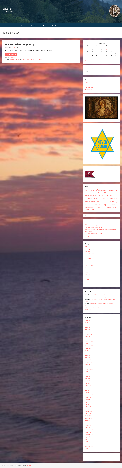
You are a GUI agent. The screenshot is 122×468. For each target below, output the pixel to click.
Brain (110, 190)
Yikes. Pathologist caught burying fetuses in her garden (103, 297)
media (100, 198)
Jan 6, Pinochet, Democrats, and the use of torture (101, 303)
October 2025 (88, 343)
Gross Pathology (89, 256)
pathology (114, 201)
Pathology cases (43, 25)
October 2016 (88, 448)
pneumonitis (108, 204)
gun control (113, 192)
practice (87, 207)
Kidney (87, 198)
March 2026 (88, 332)
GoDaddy (29, 465)
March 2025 (88, 360)
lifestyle (90, 198)
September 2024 (89, 374)
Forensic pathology (89, 249)
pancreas (107, 201)
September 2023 (89, 399)
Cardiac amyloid (115, 190)
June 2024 (87, 378)
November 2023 (89, 395)
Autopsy (100, 190)
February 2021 (88, 425)
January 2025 (88, 364)
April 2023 (87, 404)
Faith (104, 192)
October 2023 (88, 397)
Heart (94, 195)
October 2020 (88, 432)
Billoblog (7, 8)
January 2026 (88, 336)
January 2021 (88, 427)
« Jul (86, 60)
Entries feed (88, 85)
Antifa (95, 190)
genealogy (12, 59)
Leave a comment (22, 47)
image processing (110, 195)
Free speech (88, 251)
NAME (19, 59)
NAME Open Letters (22, 25)
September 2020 (89, 434)
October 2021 (88, 416)
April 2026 (87, 329)
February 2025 (88, 362)
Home (2, 25)
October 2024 (88, 371)
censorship (87, 192)
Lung (97, 198)
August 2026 (88, 320)
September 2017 (89, 446)
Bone (107, 190)
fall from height (108, 192)
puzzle (96, 207)
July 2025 (87, 350)
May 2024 (87, 381)
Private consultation (62, 25)
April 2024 (87, 383)
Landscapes (88, 258)
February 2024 (88, 388)
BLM (105, 190)
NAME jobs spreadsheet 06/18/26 (93, 236)
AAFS (86, 246)
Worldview (91, 209)
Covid (99, 192)
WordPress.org (88, 89)
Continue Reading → (11, 54)
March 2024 (88, 385)
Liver (93, 198)
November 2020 (89, 430)
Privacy (86, 272)
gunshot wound (88, 195)
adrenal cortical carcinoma (89, 190)
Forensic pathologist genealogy (20, 44)
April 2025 (87, 357)
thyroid (113, 207)
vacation (86, 209)
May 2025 (87, 355)
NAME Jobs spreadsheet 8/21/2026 (93, 227)
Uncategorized (12, 57)
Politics (113, 204)
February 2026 (88, 334)
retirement (104, 207)
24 (87, 55)
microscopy (106, 198)
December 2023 (89, 392)
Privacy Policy (52, 25)
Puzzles (87, 279)
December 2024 (89, 367)
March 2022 (88, 413)
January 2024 (88, 390)
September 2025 (89, 346)
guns (116, 192)
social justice (109, 207)
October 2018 (88, 441)
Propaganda (92, 207)
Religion (100, 207)
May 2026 (87, 327)
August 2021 (88, 420)
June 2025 (87, 353)
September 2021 (89, 418)
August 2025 (88, 348)
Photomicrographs (89, 267)
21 (106, 53)
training (40, 59)
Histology (101, 195)
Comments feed (89, 87)
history (16, 59)
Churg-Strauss (95, 192)
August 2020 (88, 437)
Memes (87, 260)
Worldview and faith (10, 25)
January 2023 (88, 409)
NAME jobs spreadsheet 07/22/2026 (93, 233)
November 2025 (89, 341)
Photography (88, 204)
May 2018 (87, 444)
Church (91, 192)
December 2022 (89, 411)
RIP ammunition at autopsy (91, 225)
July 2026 (87, 322)
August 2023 (88, 402)
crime (102, 192)
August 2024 (88, 376)
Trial (115, 207)
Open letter (103, 201)
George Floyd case (33, 25)
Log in (86, 82)
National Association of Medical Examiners (29, 59)
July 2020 (87, 439)
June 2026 (87, 325)
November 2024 (89, 369)
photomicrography (98, 204)
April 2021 (87, 423)
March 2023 (88, 406)
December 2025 (89, 339)
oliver (15, 47)
